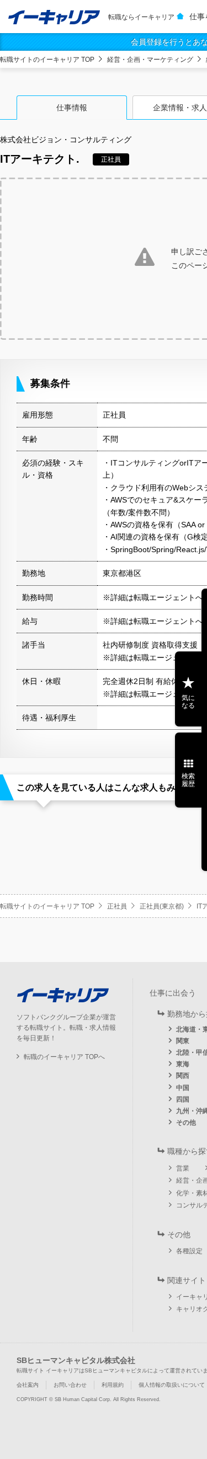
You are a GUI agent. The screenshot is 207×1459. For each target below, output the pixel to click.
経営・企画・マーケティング (150, 59)
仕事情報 (71, 107)
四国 (182, 1099)
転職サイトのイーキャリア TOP (47, 59)
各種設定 (189, 1251)
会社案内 (28, 1385)
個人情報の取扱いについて (172, 1385)
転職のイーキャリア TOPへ (64, 1057)
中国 (182, 1088)
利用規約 (113, 1385)
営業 (182, 1168)
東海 (182, 1064)
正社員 (117, 906)
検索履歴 (188, 780)
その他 (186, 1122)
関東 (182, 1041)
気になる (188, 701)
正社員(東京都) (162, 906)
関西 (182, 1075)
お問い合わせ (70, 1385)
